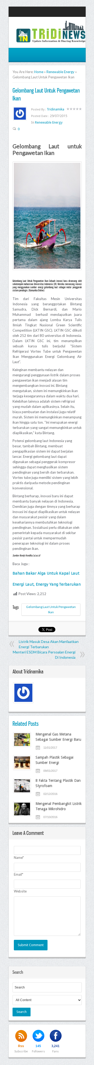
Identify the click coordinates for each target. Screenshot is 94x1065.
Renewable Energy (60, 72)
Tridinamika (55, 109)
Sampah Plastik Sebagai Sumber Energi (54, 760)
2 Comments (16, 767)
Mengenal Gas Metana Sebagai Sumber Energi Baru (58, 737)
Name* (19, 857)
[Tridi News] (51, 39)
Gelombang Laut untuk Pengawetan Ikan (51, 609)
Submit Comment (31, 945)
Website (20, 891)
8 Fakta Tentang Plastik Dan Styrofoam (58, 783)
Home (38, 72)
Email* (18, 874)
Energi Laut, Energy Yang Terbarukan (47, 584)
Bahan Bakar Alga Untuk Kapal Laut (46, 573)
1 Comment (16, 744)
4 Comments (16, 790)
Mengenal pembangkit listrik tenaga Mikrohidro (59, 806)
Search (21, 1012)
